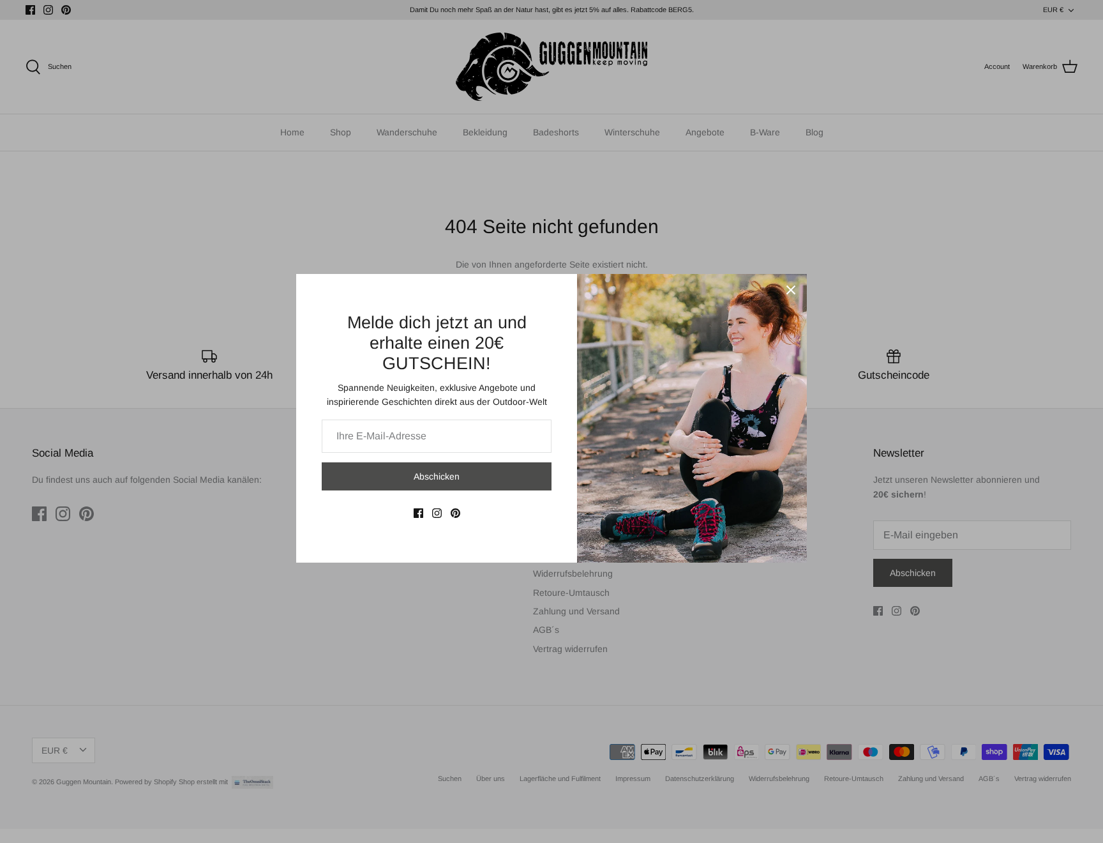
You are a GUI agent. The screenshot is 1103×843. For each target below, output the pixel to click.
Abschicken (437, 476)
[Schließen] (791, 290)
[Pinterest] (455, 513)
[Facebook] (418, 513)
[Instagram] (437, 513)
